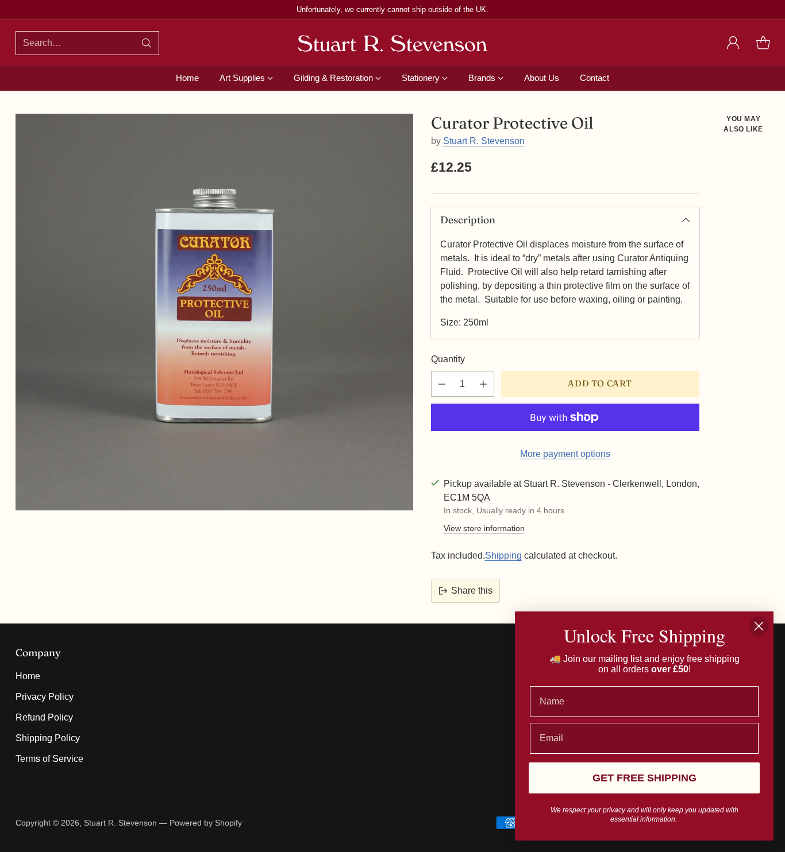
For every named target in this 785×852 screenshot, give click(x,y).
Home (28, 676)
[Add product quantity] (483, 383)
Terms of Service (49, 759)
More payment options (565, 454)
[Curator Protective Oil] (214, 312)
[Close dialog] (759, 626)
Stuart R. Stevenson (484, 141)
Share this (471, 590)
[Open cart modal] (763, 43)
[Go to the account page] (733, 43)
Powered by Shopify (206, 822)
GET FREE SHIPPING (644, 778)
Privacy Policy (45, 697)
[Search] (146, 43)
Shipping (503, 555)
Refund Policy (44, 717)
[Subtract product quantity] (442, 383)
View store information (484, 528)
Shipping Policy (48, 738)
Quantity (448, 359)
